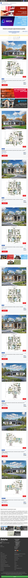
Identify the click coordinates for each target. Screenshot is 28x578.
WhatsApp (16, 547)
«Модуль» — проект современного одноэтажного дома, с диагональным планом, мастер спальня (13, 403)
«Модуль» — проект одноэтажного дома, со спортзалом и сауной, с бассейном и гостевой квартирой (13, 452)
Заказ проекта (2, 567)
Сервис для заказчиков (3, 560)
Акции (15, 569)
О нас (15, 561)
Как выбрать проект (3, 559)
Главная (1, 552)
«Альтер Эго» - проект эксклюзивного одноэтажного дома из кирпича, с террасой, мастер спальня (13, 81)
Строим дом (15, 552)
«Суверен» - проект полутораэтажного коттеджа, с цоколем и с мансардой (12, 199)
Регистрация (2, 546)
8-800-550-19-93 (17, 542)
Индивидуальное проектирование (4, 564)
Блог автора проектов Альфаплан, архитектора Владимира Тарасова (19, 554)
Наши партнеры (16, 557)
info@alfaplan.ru (17, 546)
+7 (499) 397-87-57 (17, 545)
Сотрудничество (16, 565)
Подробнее (4, 155)
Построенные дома (16, 558)
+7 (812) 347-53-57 (17, 544)
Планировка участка (3, 563)
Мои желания (2, 570)
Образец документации (3, 556)
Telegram (16, 548)
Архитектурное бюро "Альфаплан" (3, 541)
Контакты (15, 562)
